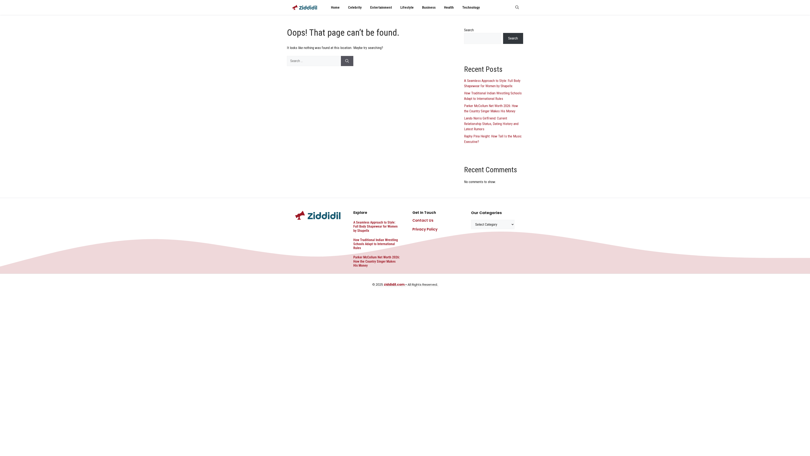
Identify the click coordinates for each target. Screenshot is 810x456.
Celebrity (355, 7)
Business (429, 7)
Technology (471, 7)
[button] (517, 7)
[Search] (347, 61)
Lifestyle (407, 7)
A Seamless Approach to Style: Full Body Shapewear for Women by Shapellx (375, 226)
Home (335, 7)
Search (469, 30)
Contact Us (422, 220)
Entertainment (381, 7)
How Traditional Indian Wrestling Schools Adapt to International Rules (375, 244)
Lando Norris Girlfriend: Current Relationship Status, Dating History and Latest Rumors (491, 123)
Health (449, 7)
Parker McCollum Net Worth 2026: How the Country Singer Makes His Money (376, 261)
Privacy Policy (424, 229)
